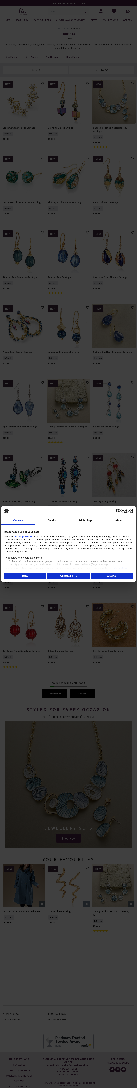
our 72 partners (23, 536)
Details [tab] (52, 520)
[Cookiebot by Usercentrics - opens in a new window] (118, 511)
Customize (66, 575)
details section (118, 568)
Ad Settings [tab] (85, 520)
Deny (25, 575)
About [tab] (119, 520)
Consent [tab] (18, 520)
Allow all (112, 575)
